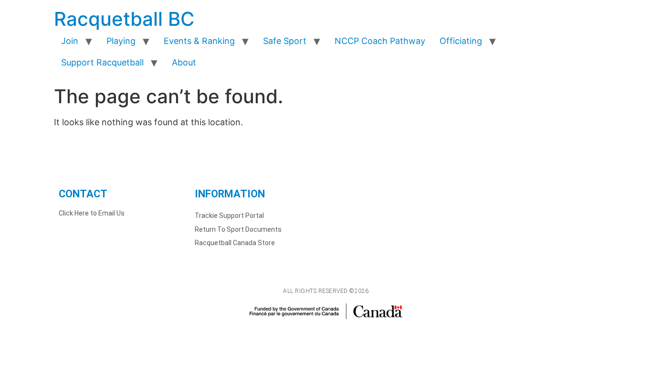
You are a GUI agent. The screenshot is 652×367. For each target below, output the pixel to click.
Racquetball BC (124, 19)
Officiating (461, 41)
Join (69, 41)
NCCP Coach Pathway (380, 41)
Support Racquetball (102, 62)
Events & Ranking (199, 41)
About (184, 62)
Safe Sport (284, 41)
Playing (121, 41)
